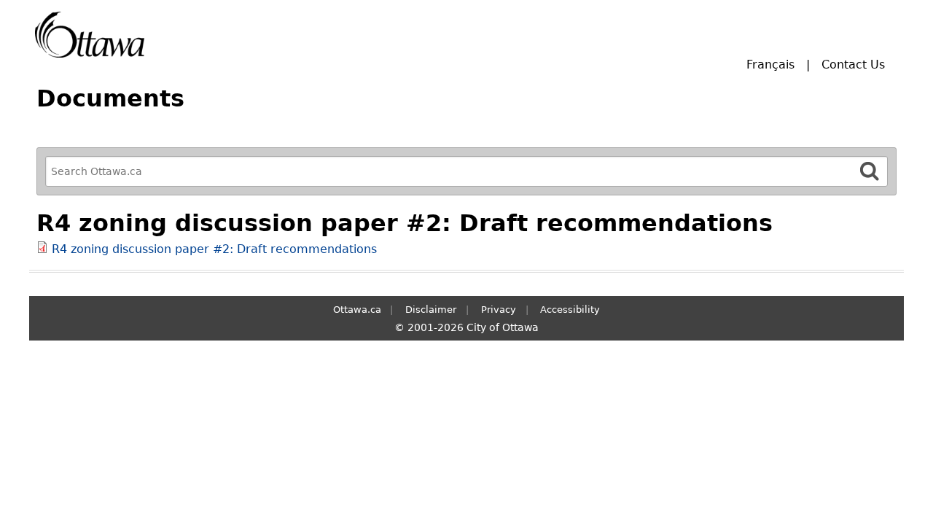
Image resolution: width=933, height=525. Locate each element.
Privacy (498, 309)
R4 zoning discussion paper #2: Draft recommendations (214, 249)
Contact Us (853, 64)
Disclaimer (430, 309)
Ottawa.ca (357, 309)
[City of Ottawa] (89, 34)
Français (770, 64)
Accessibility (570, 309)
